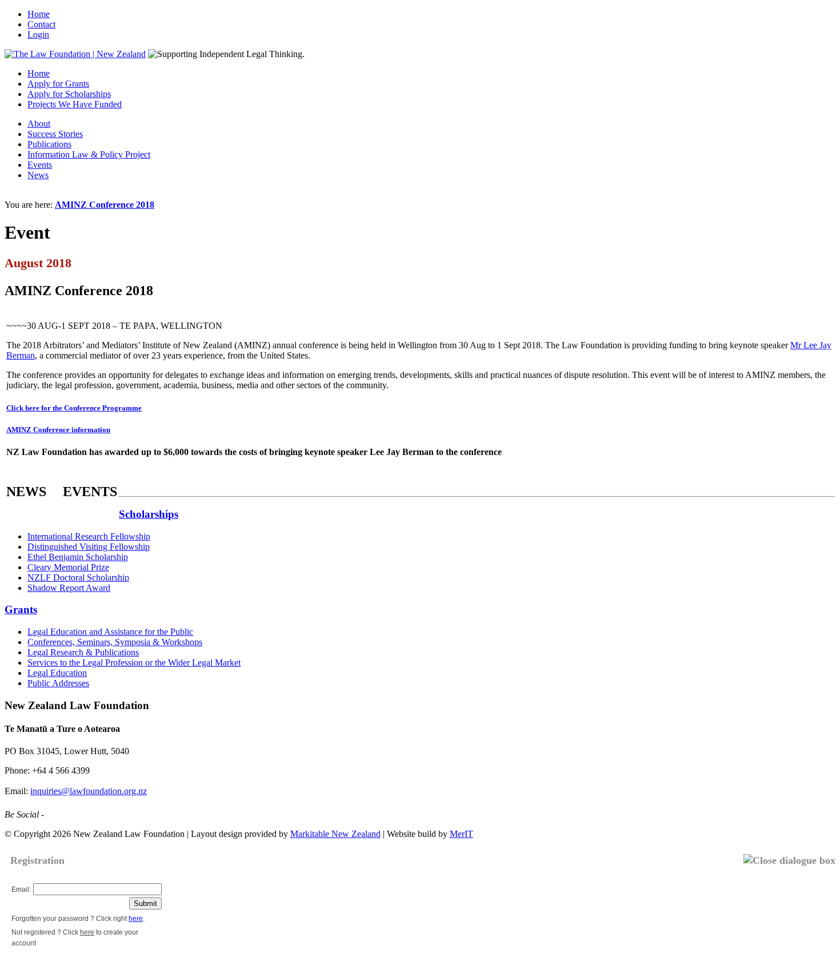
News (38, 175)
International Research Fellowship (88, 536)
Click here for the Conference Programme (74, 408)
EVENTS (90, 491)
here (136, 919)
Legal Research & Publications (83, 652)
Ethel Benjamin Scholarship (77, 557)
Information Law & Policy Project (88, 154)
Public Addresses (58, 683)
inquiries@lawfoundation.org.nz (88, 791)
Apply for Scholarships (69, 94)
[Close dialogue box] (789, 860)
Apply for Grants (58, 83)
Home (38, 14)
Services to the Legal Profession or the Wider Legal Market (134, 662)
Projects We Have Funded (74, 104)
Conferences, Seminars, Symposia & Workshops (114, 642)
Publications (49, 144)
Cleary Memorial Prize (68, 567)
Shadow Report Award (68, 588)
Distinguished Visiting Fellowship (88, 547)
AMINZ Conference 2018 (104, 205)
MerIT (461, 834)
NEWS (26, 491)
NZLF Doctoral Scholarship (78, 577)
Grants (21, 609)
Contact (41, 24)
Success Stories (55, 134)
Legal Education (57, 673)
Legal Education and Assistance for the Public (110, 632)
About (38, 123)
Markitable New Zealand (335, 834)
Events (39, 165)
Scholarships (148, 514)
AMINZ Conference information (58, 429)
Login (38, 34)
